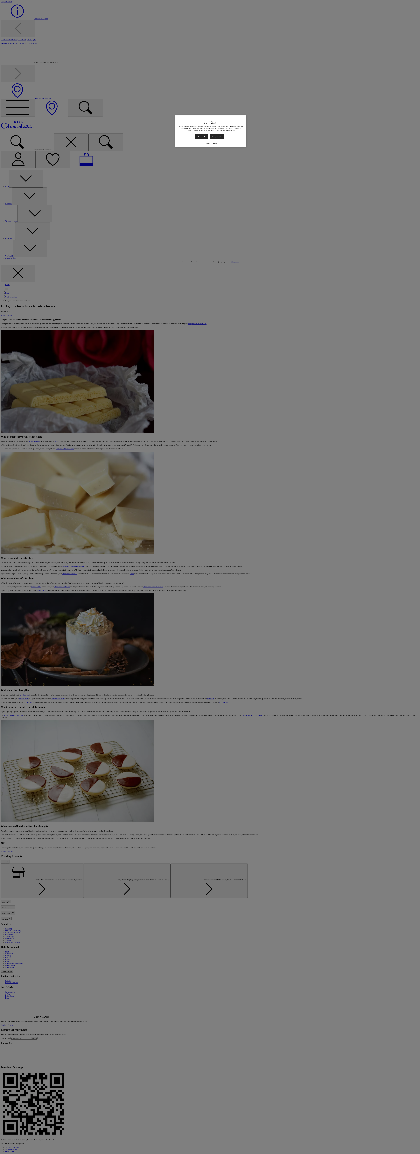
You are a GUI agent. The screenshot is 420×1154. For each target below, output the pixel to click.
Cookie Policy (230, 130)
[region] (210, 131)
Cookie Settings (211, 143)
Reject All (201, 137)
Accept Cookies (217, 137)
